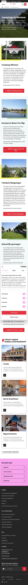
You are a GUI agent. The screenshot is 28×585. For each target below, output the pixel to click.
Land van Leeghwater (7, 498)
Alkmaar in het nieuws (7, 543)
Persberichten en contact (9, 535)
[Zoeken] (23, 4)
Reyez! (11, 577)
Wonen (8, 1)
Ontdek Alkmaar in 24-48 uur (9, 506)
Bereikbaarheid (8, 476)
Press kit (4, 538)
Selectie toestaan (14, 317)
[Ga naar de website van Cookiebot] (20, 267)
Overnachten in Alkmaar (11, 452)
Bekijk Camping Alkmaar (14, 91)
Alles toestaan (14, 312)
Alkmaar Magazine (7, 527)
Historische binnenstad (8, 496)
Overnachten (7, 472)
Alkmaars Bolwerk (6, 522)
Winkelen (4, 501)
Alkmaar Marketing (7, 524)
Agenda (5, 467)
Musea (3, 503)
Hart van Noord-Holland (8, 514)
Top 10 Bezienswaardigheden (9, 493)
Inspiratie (6, 480)
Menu (3, 4)
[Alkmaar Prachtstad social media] (2, 582)
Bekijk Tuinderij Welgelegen (15, 214)
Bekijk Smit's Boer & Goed (15, 330)
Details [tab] (14, 270)
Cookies (3, 579)
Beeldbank (4, 540)
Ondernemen (13, 1)
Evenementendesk (7, 517)
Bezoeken (4, 1)
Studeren (19, 1)
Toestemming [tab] (5, 270)
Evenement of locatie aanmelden (11, 519)
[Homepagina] (2, 7)
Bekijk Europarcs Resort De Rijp (16, 149)
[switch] (24, 298)
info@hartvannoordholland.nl (9, 558)
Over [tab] (23, 270)
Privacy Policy (10, 579)
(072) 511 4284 (5, 556)
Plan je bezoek (14, 7)
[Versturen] (24, 569)
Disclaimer (18, 579)
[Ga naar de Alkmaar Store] (25, 4)
